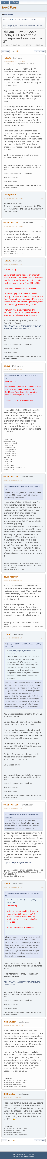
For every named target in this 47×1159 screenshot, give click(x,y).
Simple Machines (29, 1156)
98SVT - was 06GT (11, 222)
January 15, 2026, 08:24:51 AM (12, 580)
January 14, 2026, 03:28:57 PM (12, 369)
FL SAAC (7, 58)
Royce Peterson (10, 576)
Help (14, 1154)
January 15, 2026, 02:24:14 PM (12, 808)
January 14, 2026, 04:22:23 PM (12, 480)
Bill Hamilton (9, 1021)
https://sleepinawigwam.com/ (17, 862)
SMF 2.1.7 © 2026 (18, 1156)
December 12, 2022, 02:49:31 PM (13, 198)
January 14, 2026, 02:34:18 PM (12, 264)
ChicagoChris (9, 194)
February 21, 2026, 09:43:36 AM (13, 1025)
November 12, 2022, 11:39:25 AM (15, 61)
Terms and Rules (22, 1154)
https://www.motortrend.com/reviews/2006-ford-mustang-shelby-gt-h (23, 327)
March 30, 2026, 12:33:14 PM (12, 1098)
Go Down (5, 51)
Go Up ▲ (31, 1154)
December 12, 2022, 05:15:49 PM (13, 226)
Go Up (4, 1140)
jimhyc (6, 366)
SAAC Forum (9, 7)
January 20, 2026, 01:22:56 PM (12, 887)
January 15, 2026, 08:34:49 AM (12, 638)
